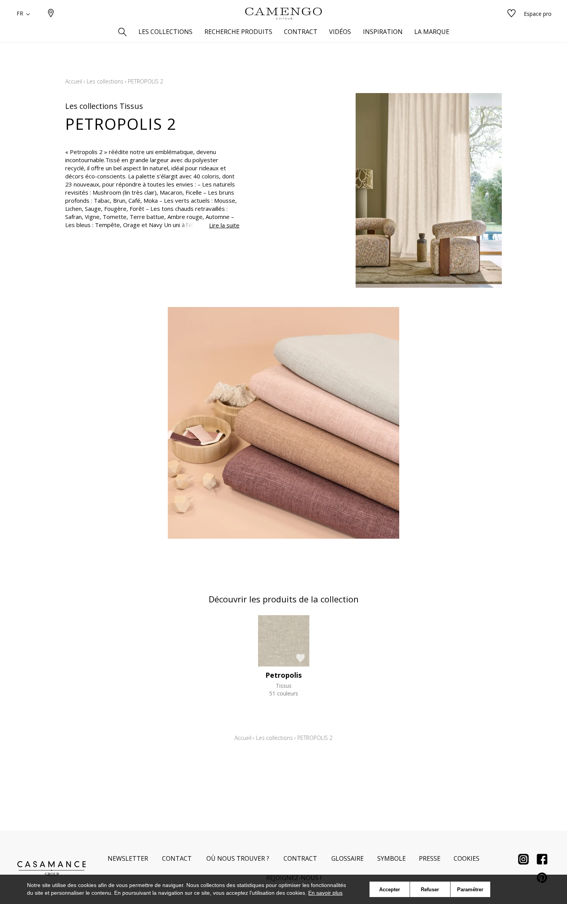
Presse (429, 858)
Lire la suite (224, 225)
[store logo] (283, 13)
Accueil (73, 81)
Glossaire (347, 858)
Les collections (105, 81)
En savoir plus (325, 893)
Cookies (466, 858)
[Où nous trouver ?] (51, 13)
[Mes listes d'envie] (511, 13)
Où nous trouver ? (237, 858)
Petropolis (283, 675)
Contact (177, 858)
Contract (300, 858)
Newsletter (128, 858)
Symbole (391, 858)
